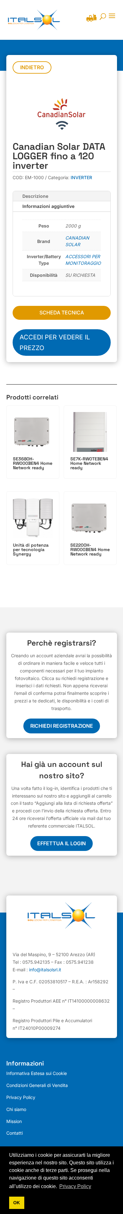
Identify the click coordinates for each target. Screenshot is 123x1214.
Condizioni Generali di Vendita (37, 1085)
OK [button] (16, 1202)
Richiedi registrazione (61, 726)
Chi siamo (16, 1109)
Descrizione (35, 196)
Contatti (14, 1133)
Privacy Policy (20, 1097)
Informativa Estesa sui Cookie (36, 1073)
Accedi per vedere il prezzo (55, 342)
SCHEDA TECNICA (61, 312)
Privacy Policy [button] (75, 1186)
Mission (14, 1121)
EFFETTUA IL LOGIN (61, 843)
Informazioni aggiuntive (48, 206)
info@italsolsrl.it (45, 969)
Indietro (32, 67)
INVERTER (81, 177)
